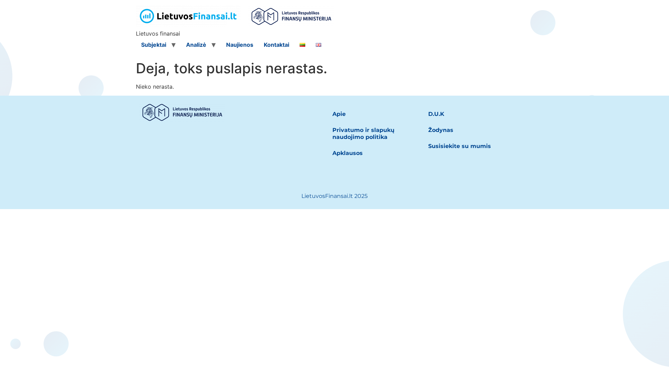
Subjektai (153, 44)
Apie (339, 114)
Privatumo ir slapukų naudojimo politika (363, 133)
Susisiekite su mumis (459, 146)
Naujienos (239, 44)
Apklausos (347, 153)
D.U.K (436, 114)
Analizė (196, 44)
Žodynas (440, 130)
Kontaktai (276, 44)
